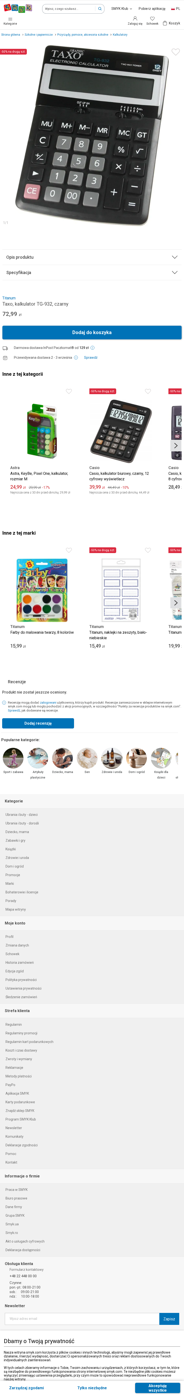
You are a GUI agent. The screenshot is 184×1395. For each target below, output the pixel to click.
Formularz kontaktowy (27, 1270)
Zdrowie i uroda (112, 772)
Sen (87, 772)
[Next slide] (176, 445)
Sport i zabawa (13, 772)
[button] (99, 9)
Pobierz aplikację (152, 9)
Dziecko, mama (62, 772)
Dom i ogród (137, 772)
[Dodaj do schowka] (175, 51)
